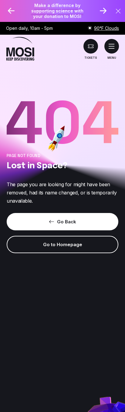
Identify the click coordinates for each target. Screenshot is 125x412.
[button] (111, 46)
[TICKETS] (90, 46)
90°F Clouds (106, 28)
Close (118, 11)
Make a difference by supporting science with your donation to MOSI (57, 11)
